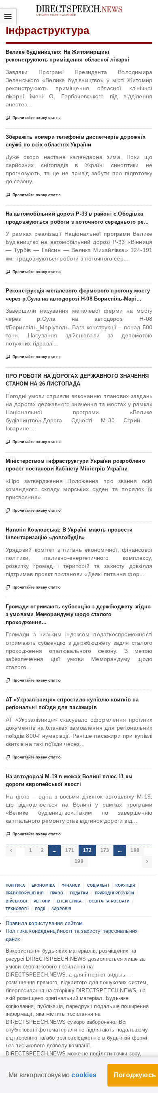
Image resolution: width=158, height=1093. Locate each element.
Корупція (125, 885)
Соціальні (98, 885)
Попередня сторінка (11, 850)
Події (40, 909)
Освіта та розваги (109, 901)
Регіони (42, 901)
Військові (16, 901)
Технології (17, 909)
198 (134, 850)
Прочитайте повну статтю (33, 118)
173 (104, 850)
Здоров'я (61, 909)
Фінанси (71, 885)
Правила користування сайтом (44, 923)
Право (57, 893)
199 (79, 861)
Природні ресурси (114, 893)
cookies (83, 1075)
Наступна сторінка (147, 861)
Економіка (43, 885)
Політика (15, 885)
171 (69, 850)
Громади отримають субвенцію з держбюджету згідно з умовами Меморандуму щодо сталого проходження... (78, 614)
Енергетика (69, 901)
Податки (79, 893)
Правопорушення (25, 893)
